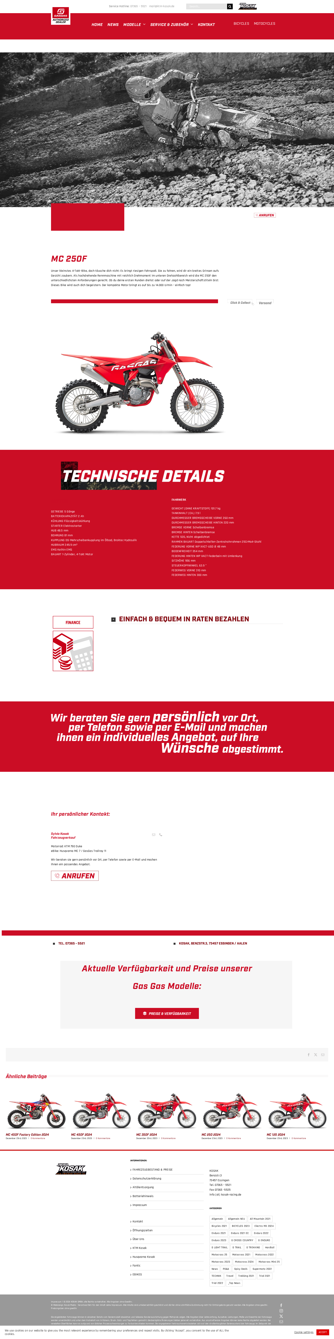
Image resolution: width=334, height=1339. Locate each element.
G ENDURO (264, 1240)
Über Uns (138, 1239)
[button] (197, 619)
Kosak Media (70, 1305)
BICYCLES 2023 (241, 1226)
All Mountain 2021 (260, 1219)
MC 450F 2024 (101, 1108)
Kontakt (138, 1221)
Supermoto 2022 (262, 1269)
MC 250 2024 (232, 1108)
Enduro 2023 (219, 1240)
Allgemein (217, 1219)
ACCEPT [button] (323, 1332)
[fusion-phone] (160, 834)
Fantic (137, 1266)
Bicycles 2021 (219, 1226)
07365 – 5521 (139, 6)
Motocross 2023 (221, 1262)
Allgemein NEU (236, 1219)
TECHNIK (216, 1276)
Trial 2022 (217, 1283)
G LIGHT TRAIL (219, 1247)
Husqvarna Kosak (144, 1257)
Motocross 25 (219, 1254)
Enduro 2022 (261, 1233)
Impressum (140, 1205)
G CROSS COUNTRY (242, 1240)
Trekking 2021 (246, 1276)
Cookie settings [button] (304, 1332)
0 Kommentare (38, 1138)
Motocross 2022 (264, 1254)
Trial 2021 (264, 1276)
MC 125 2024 (297, 1108)
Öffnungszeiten (143, 1230)
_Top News (234, 1283)
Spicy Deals (240, 1269)
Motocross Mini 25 (269, 1262)
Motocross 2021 (241, 1254)
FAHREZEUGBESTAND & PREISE (153, 1170)
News (215, 1269)
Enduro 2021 (219, 1233)
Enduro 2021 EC (240, 1233)
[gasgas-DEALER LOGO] (60, 7)
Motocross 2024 (244, 1262)
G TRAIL (237, 1247)
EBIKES (137, 1274)
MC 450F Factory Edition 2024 (36, 1108)
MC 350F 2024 (167, 1108)
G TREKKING (253, 1247)
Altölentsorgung (143, 1187)
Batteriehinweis (143, 1196)
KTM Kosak (140, 1248)
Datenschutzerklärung (147, 1179)
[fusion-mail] (153, 834)
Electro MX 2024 (264, 1226)
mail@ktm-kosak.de (162, 6)
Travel (229, 1276)
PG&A (226, 1269)
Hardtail (269, 1247)
